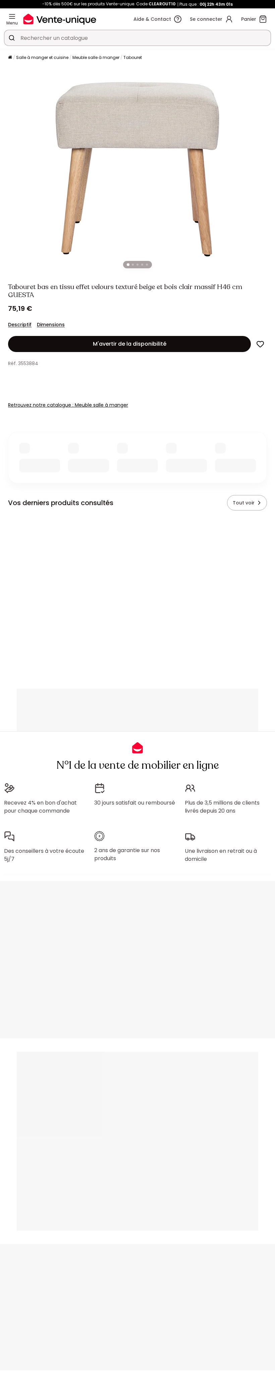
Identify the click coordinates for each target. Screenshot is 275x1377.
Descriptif (20, 324)
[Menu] (12, 16)
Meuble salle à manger (95, 57)
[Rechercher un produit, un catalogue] (11, 37)
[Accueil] (10, 58)
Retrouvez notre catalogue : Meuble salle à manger (68, 405)
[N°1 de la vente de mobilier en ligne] (60, 19)
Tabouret (132, 57)
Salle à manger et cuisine (42, 57)
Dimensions (51, 324)
